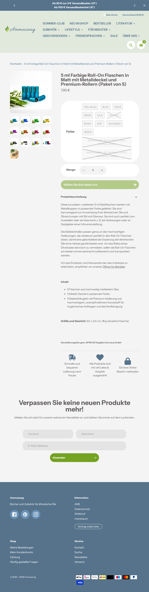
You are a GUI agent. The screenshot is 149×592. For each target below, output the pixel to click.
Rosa (87, 123)
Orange (114, 115)
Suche (78, 552)
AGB (77, 504)
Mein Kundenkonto (21, 552)
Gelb (118, 106)
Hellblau (90, 106)
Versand (79, 562)
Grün (87, 115)
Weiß (88, 132)
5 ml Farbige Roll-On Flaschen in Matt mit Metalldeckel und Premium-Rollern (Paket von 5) (77, 63)
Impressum (81, 518)
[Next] (134, 5)
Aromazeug (30, 577)
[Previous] (14, 5)
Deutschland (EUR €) (133, 14)
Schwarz (114, 123)
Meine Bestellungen (22, 547)
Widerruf (79, 513)
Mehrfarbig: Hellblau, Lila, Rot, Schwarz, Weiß (106, 154)
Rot (99, 123)
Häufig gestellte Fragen (24, 562)
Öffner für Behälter (114, 266)
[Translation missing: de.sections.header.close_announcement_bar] (144, 5)
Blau (105, 106)
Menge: (71, 169)
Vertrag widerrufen (88, 526)
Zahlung (15, 557)
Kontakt (79, 547)
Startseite (15, 63)
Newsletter (80, 557)
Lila (99, 115)
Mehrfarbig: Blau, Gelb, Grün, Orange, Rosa (107, 142)
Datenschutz (82, 509)
